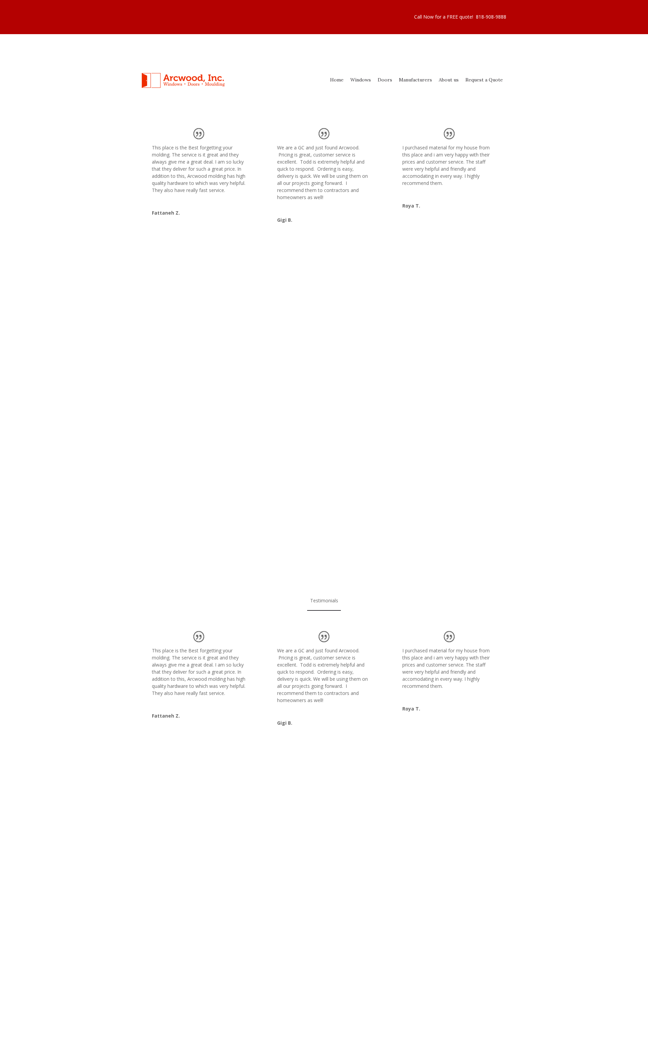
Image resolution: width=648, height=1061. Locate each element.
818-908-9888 (491, 17)
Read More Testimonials (324, 267)
